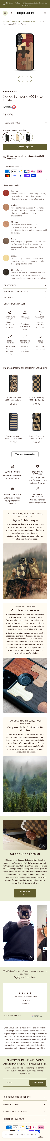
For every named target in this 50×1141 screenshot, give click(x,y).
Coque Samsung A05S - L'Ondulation (13, 398)
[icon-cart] (44, 13)
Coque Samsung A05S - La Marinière (13, 437)
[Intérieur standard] (7, 137)
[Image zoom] (25, 52)
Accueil (6, 21)
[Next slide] (29, 79)
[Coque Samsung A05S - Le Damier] (36, 383)
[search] (11, 13)
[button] (25, 147)
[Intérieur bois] (17, 137)
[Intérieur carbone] (28, 137)
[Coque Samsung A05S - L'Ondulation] (13, 383)
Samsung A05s (29, 21)
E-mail (9, 1082)
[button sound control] (43, 846)
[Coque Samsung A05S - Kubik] (36, 421)
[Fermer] (36, 1135)
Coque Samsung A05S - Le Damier (37, 398)
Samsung (16, 21)
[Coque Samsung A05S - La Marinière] (13, 421)
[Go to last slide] (21, 79)
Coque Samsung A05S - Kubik (36, 437)
